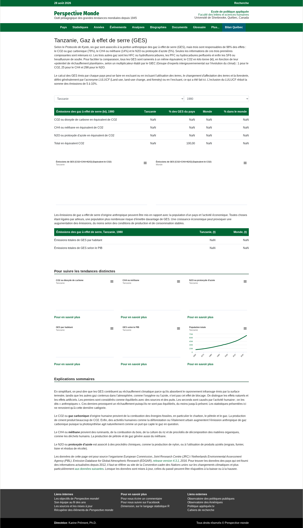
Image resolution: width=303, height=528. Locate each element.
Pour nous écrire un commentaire (141, 498)
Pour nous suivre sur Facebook (140, 502)
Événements (118, 27)
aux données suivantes (89, 468)
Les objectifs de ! (76, 498)
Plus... (215, 27)
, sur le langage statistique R (145, 506)
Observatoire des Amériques (205, 502)
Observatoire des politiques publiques (210, 498)
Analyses (138, 27)
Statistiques (80, 27)
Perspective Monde (76, 13)
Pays (63, 27)
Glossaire (199, 27)
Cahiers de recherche (200, 510)
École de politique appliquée (230, 11)
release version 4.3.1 (166, 460)
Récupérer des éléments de (83, 510)
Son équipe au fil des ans (70, 502)
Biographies (158, 27)
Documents (179, 27)
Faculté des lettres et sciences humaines (223, 14)
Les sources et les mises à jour (73, 506)
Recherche (241, 3)
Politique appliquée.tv (200, 506)
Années (99, 27)
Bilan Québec (234, 27)
